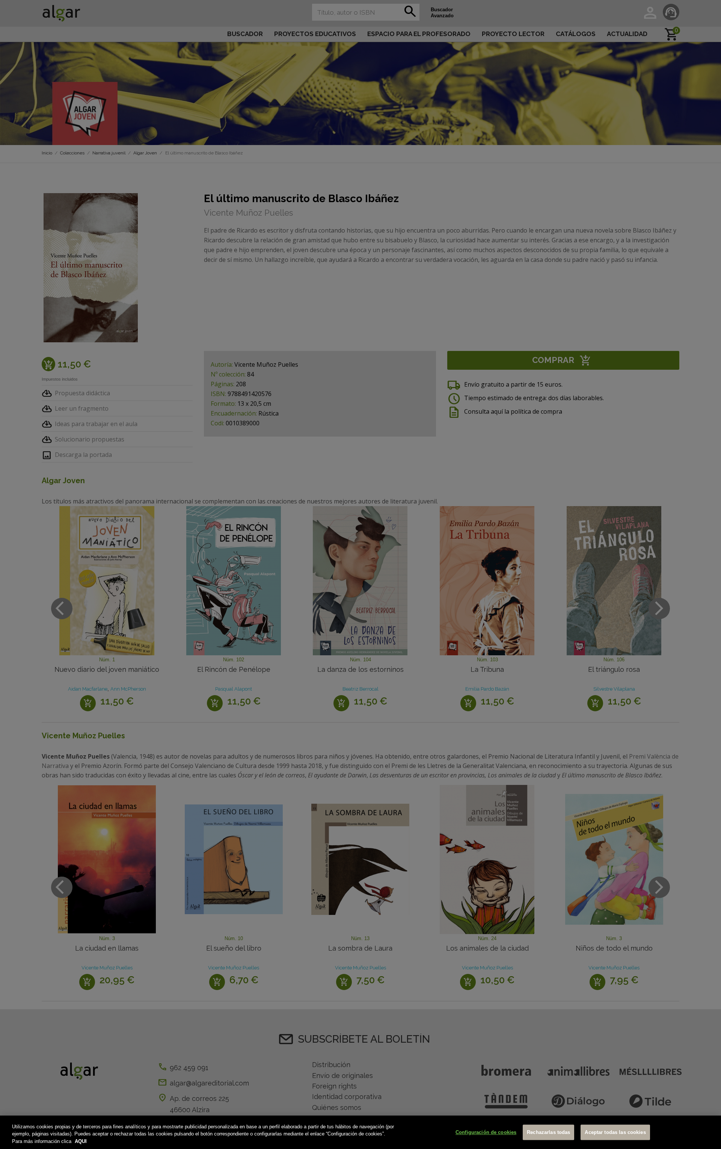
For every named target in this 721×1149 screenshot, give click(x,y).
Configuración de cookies (486, 1132)
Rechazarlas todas (548, 1132)
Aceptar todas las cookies (615, 1132)
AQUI (81, 1141)
